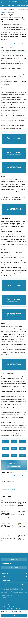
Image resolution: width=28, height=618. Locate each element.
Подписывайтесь (15, 466)
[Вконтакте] (5, 584)
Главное (3, 5)
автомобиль (12, 489)
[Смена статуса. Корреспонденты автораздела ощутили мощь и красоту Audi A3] (14, 139)
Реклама (18, 5)
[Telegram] (14, 584)
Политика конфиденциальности (14, 604)
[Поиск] (2, 2)
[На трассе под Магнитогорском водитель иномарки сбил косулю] (22, 538)
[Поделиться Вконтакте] (5, 43)
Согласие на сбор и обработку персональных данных (14, 606)
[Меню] (26, 1)
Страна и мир (19, 9)
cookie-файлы (9, 612)
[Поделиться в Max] (22, 43)
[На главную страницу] (14, 2)
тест (16, 489)
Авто (6, 12)
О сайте (13, 5)
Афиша (23, 5)
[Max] (22, 584)
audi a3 (8, 489)
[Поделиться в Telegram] (14, 43)
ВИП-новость (4, 9)
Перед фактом (11, 9)
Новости (8, 5)
